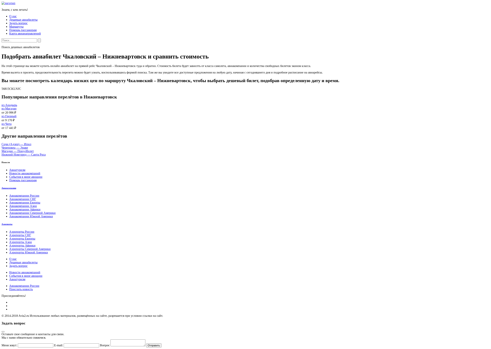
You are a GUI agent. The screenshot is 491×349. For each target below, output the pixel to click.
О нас (13, 16)
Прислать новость (21, 289)
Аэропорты (7, 224)
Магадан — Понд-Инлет (18, 151)
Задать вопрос (18, 23)
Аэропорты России (21, 231)
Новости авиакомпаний (24, 173)
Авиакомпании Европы (24, 202)
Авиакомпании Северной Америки (32, 213)
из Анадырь (9, 105)
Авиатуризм (17, 170)
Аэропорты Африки (22, 245)
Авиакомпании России (24, 195)
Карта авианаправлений (25, 33)
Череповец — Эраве (15, 147)
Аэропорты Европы (22, 238)
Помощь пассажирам (23, 30)
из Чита (7, 123)
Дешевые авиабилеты (23, 19)
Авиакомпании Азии (23, 206)
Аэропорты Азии (20, 242)
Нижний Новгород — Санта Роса (24, 154)
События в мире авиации (25, 176)
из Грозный (9, 116)
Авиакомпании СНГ (22, 199)
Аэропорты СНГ (20, 235)
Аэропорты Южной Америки (28, 252)
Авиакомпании (9, 188)
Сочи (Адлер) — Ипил (16, 144)
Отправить (154, 345)
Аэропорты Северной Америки (30, 249)
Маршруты (16, 26)
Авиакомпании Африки (24, 209)
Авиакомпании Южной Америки (31, 216)
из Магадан (9, 108)
